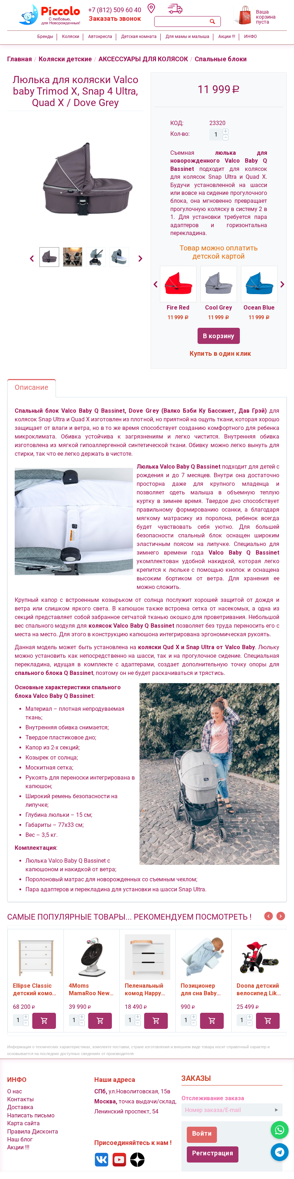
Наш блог (20, 1139)
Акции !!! (18, 1147)
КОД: (177, 123)
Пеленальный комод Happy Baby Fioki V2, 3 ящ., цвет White (92, 989)
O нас (14, 1091)
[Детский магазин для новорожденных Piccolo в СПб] (45, 14)
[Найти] (212, 21)
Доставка (20, 1107)
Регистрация (212, 1153)
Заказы (196, 1078)
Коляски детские (65, 59)
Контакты (20, 1099)
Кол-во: (180, 133)
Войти (202, 1133)
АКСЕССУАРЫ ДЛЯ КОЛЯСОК (143, 59)
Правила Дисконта (32, 1131)
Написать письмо (30, 1115)
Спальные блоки (221, 59)
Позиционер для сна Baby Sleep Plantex (145, 989)
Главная (19, 59)
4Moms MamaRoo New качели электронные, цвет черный (35, 989)
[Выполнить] (276, 1110)
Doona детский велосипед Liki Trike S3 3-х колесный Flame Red (203, 989)
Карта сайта (23, 1123)
